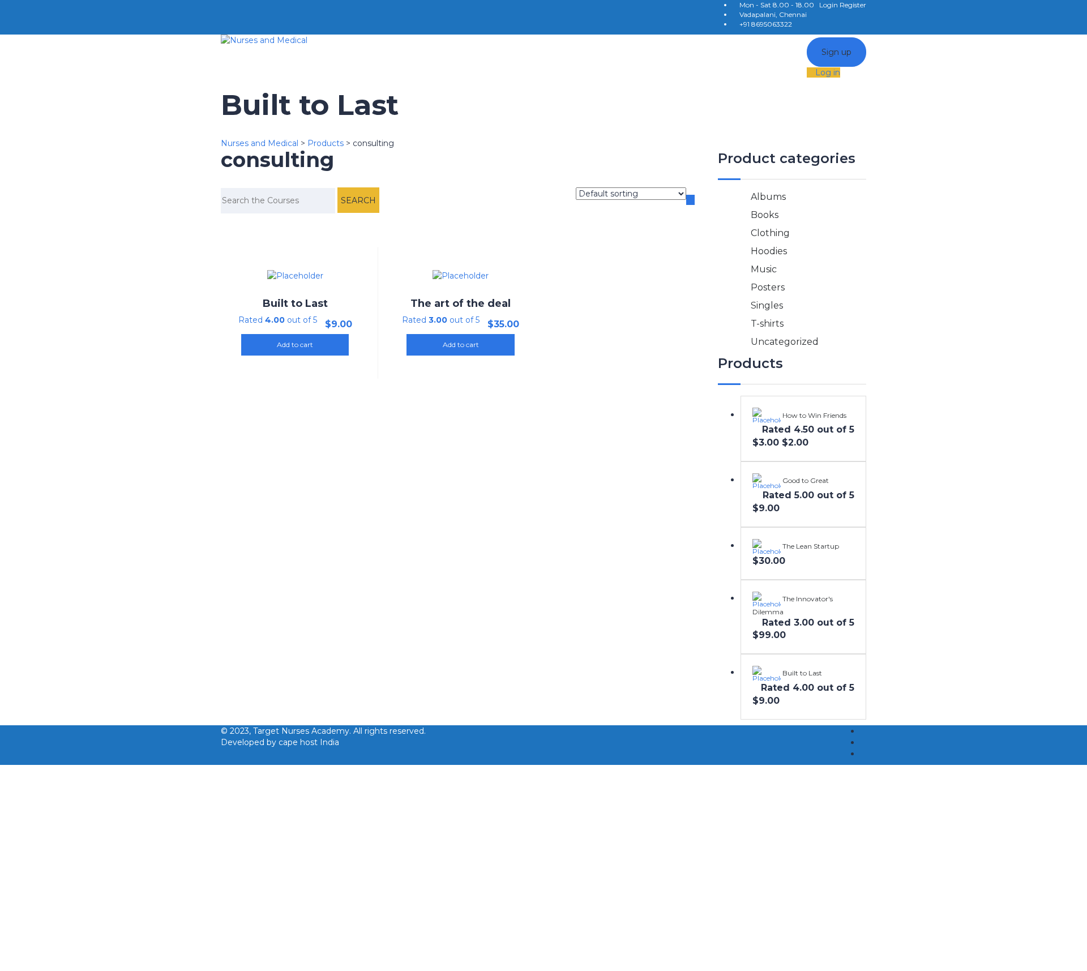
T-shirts (767, 323)
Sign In (100, 954)
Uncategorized (785, 341)
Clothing (770, 233)
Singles (767, 305)
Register (853, 5)
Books (764, 214)
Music (764, 269)
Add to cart (295, 344)
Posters (768, 287)
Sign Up (70, 954)
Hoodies (769, 251)
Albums (768, 196)
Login (829, 5)
